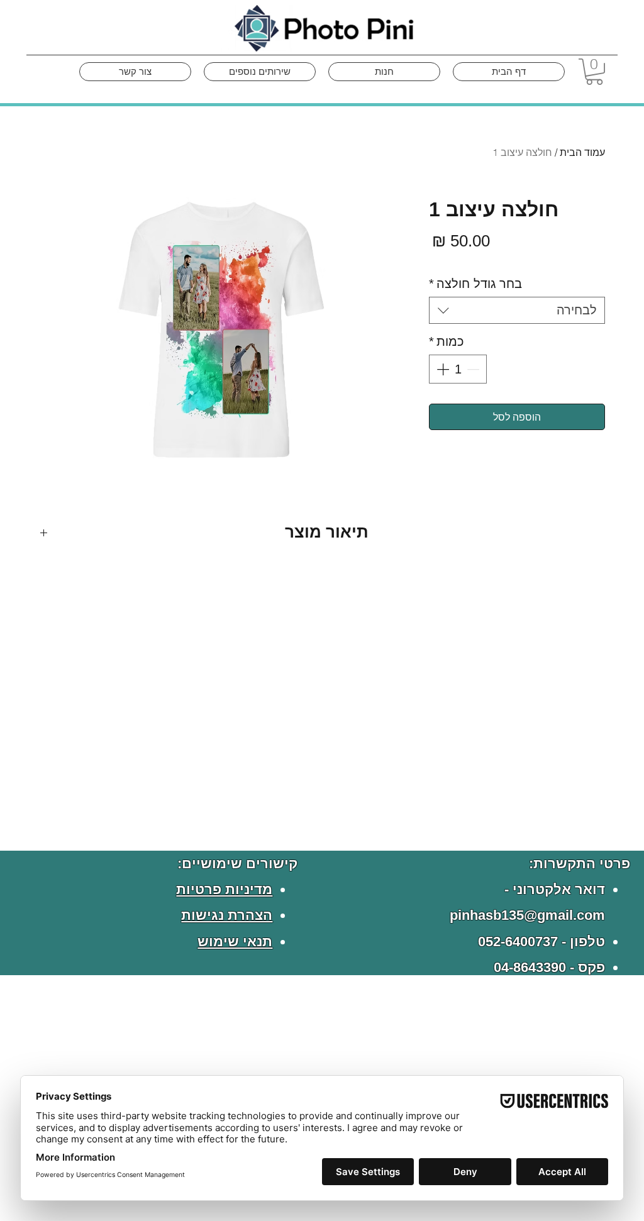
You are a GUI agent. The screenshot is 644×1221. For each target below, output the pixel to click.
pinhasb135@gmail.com (527, 915)
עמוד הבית (582, 152)
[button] (594, 71)
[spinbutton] (458, 369)
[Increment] (441, 369)
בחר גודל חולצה (475, 283)
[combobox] (517, 310)
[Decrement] (474, 369)
